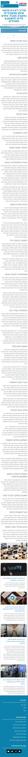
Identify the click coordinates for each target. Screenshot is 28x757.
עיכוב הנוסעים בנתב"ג (20, 722)
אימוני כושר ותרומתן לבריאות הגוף (18, 740)
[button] (17, 2)
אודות (24, 707)
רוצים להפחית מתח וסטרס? (19, 737)
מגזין (25, 710)
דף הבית (24, 24)
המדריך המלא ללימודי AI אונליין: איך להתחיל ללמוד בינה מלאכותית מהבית (14, 682)
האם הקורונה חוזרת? (21, 734)
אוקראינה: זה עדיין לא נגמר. (19, 725)
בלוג (20, 24)
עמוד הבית (23, 705)
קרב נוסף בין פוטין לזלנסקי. (19, 728)
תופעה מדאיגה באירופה (20, 731)
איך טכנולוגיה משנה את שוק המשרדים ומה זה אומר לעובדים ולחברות (15, 641)
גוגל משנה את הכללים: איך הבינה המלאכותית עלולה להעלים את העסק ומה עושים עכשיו (14, 609)
